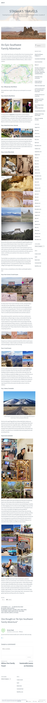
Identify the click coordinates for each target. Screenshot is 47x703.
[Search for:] (40, 45)
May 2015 (37, 227)
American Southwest (7, 609)
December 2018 (38, 175)
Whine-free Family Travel (8, 664)
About (3, 2)
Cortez (18, 609)
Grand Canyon (11, 611)
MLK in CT (37, 64)
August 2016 (37, 215)
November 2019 (38, 145)
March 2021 (37, 133)
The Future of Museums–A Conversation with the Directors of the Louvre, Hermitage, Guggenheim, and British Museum (40, 70)
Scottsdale (15, 612)
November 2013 (38, 239)
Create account (38, 253)
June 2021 (37, 130)
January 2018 (37, 191)
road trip (6, 612)
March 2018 (37, 184)
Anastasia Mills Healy (18, 606)
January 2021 (37, 136)
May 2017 (37, 197)
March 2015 (37, 230)
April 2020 (37, 142)
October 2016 (37, 212)
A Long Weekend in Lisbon (40, 110)
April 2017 (37, 200)
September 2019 (38, 151)
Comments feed (38, 262)
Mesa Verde (21, 611)
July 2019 (36, 157)
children (14, 609)
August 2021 (37, 127)
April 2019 (37, 166)
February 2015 (37, 233)
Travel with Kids (10, 608)
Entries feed (37, 259)
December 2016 (38, 209)
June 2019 (37, 160)
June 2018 (37, 181)
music (2, 612)
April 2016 (37, 221)
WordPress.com (20, 691)
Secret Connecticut (38, 61)
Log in (36, 256)
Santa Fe (12, 114)
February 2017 (37, 203)
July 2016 (36, 218)
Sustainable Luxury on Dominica (26, 664)
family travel (24, 609)
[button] (6, 106)
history (16, 611)
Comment (29, 657)
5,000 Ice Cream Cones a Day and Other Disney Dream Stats (40, 90)
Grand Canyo (28, 369)
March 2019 (37, 169)
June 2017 (37, 194)
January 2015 (37, 236)
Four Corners (4, 611)
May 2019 (37, 163)
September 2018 (38, 178)
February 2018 (37, 188)
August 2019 (37, 154)
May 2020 (37, 139)
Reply (22, 631)
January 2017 (37, 206)
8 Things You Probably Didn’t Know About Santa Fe (39, 100)
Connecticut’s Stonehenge (40, 58)
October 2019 (37, 148)
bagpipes (4, 608)
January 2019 (37, 172)
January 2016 (37, 224)
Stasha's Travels (23, 11)
